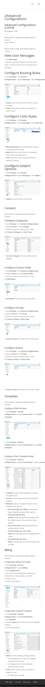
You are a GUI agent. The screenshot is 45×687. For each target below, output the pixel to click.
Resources (26, 682)
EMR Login (9, 682)
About (35, 682)
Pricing (17, 682)
